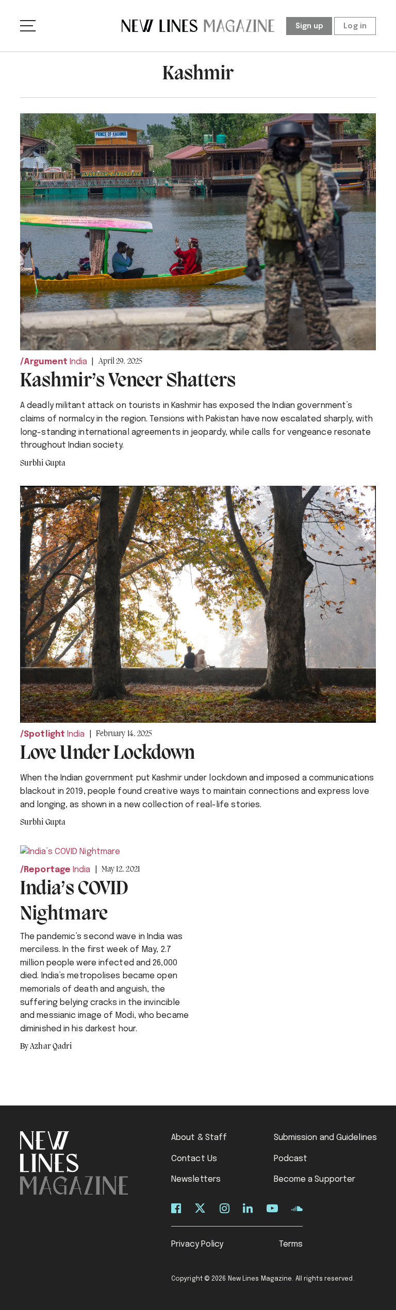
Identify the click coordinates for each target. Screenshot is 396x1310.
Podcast (291, 1158)
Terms (291, 1244)
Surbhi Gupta (42, 463)
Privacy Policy (197, 1244)
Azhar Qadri (51, 1046)
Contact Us (194, 1158)
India (79, 362)
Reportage (47, 869)
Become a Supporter (315, 1179)
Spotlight (44, 734)
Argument (46, 362)
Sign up (309, 26)
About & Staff (199, 1137)
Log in (355, 26)
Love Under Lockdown (107, 753)
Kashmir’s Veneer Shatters (128, 381)
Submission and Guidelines (325, 1137)
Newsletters (196, 1179)
